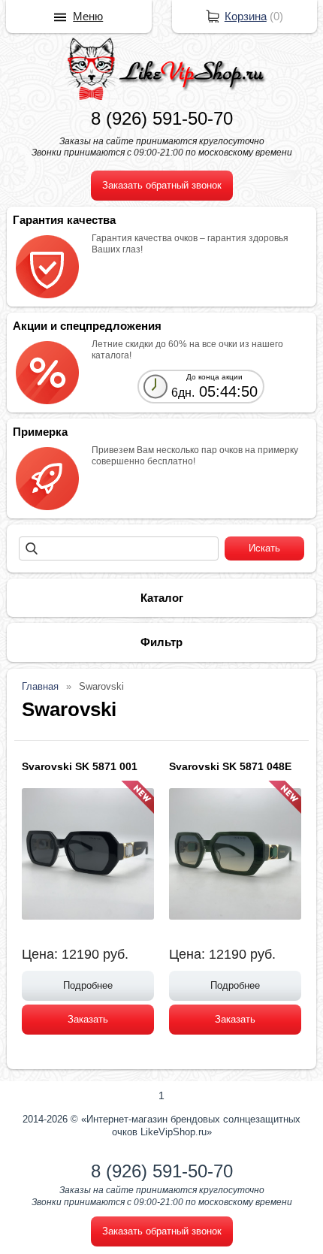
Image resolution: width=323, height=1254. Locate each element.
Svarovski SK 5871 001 (79, 766)
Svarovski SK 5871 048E (230, 766)
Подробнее (88, 985)
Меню (88, 16)
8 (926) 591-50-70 (162, 118)
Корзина (246, 16)
